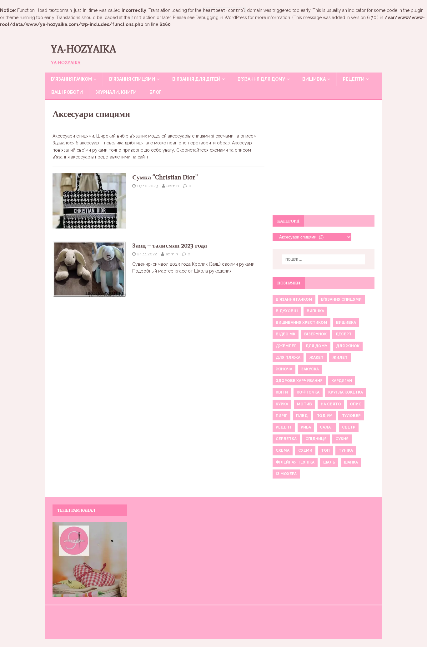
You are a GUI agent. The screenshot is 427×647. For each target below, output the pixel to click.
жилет (340, 357)
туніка (346, 450)
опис (355, 404)
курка (282, 404)
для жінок (347, 346)
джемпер (286, 346)
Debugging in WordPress (221, 17)
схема (282, 450)
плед (302, 416)
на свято (331, 404)
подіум (324, 416)
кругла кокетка (345, 392)
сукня (342, 439)
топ (325, 450)
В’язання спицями (132, 79)
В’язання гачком (71, 79)
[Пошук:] (323, 259)
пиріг (281, 416)
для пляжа (288, 357)
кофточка (308, 392)
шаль (329, 462)
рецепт (284, 427)
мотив (304, 404)
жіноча (284, 369)
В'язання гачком (294, 299)
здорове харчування (299, 381)
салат (326, 427)
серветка (286, 439)
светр (348, 427)
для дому (316, 346)
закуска (310, 369)
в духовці (287, 311)
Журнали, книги (116, 92)
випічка (315, 311)
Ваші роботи (67, 92)
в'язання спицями (341, 299)
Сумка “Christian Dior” (165, 177)
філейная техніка (295, 462)
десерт (343, 334)
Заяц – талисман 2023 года (169, 245)
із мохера (286, 474)
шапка (351, 462)
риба (306, 427)
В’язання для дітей (196, 79)
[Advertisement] (323, 161)
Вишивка (314, 79)
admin (173, 185)
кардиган (341, 381)
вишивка (346, 322)
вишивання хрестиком (301, 322)
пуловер (351, 416)
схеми (305, 450)
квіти (282, 392)
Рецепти (353, 79)
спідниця (316, 439)
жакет (316, 357)
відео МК (285, 334)
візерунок (315, 334)
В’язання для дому (261, 79)
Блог (155, 92)
